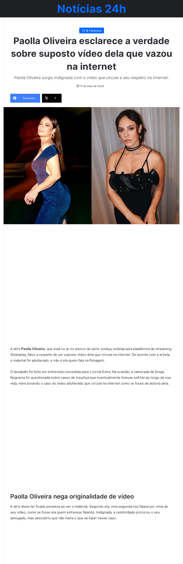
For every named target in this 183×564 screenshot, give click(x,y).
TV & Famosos (92, 30)
